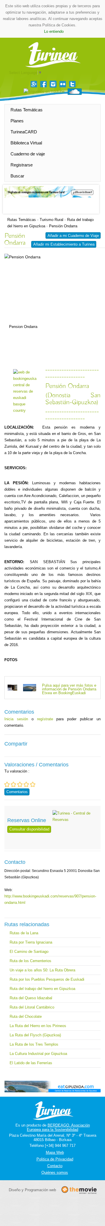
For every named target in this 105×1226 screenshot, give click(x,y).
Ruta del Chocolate (26, 1016)
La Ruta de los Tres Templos (34, 1044)
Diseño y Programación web (32, 1190)
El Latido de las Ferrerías (31, 1063)
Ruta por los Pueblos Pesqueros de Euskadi (47, 979)
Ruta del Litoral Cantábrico (32, 1007)
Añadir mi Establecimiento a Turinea (63, 244)
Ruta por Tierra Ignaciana (31, 942)
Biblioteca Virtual (26, 142)
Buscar (17, 175)
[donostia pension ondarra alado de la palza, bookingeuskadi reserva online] (12, 687)
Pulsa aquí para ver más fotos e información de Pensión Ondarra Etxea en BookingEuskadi (69, 689)
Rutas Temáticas (26, 109)
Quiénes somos (54, 1172)
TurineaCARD (23, 131)
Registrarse (21, 164)
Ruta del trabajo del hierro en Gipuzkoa (42, 988)
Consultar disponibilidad (29, 829)
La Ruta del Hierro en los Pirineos (38, 1026)
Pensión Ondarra (63, 226)
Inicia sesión (16, 719)
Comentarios (17, 792)
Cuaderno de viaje (27, 153)
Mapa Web (55, 1152)
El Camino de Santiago (29, 951)
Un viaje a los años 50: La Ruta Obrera (42, 970)
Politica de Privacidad (54, 1159)
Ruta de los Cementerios (30, 961)
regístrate (45, 719)
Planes (17, 120)
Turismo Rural (51, 219)
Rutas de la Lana (24, 933)
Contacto (54, 1166)
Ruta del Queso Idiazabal (31, 998)
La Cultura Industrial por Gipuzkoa (38, 1053)
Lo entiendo (54, 31)
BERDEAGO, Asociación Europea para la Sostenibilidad (58, 1127)
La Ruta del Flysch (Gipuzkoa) (35, 1035)
